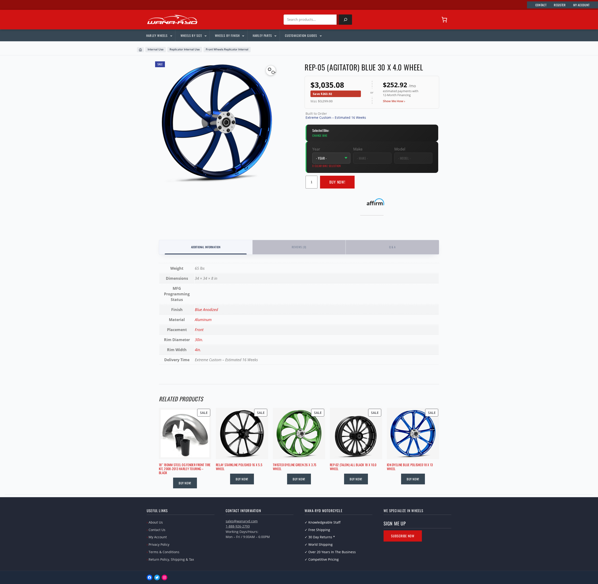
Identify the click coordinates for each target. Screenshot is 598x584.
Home (140, 49)
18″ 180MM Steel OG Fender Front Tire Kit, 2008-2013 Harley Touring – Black (184, 469)
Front (199, 329)
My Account (158, 537)
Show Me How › (394, 101)
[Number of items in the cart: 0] (444, 20)
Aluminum (203, 319)
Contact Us (157, 530)
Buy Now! (337, 182)
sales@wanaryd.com (242, 521)
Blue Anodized (206, 309)
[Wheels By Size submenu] (205, 35)
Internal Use (156, 49)
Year (316, 149)
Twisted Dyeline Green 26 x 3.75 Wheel (295, 467)
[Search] (345, 19)
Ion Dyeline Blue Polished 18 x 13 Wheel (410, 467)
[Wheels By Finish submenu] (243, 35)
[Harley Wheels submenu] (171, 35)
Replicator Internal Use (185, 49)
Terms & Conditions (164, 552)
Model (399, 149)
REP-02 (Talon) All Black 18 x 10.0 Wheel (353, 467)
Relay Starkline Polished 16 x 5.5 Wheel (239, 467)
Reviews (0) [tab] (299, 247)
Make (358, 149)
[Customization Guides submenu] (320, 35)
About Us (156, 522)
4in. (198, 349)
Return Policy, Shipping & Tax (171, 559)
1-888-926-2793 (238, 526)
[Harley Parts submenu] (275, 35)
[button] (271, 70)
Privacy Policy (159, 544)
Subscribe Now (402, 535)
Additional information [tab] (206, 247)
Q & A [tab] (392, 247)
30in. (199, 339)
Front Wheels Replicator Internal (227, 49)
